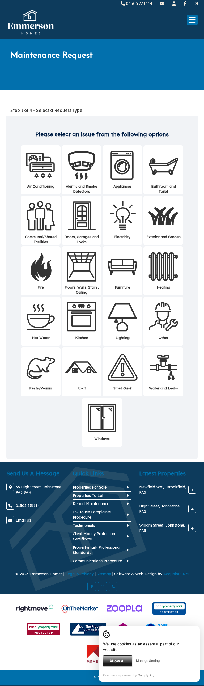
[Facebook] (185, 3)
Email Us (23, 520)
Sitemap (104, 573)
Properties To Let (88, 495)
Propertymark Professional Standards (96, 550)
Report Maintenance (91, 503)
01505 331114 (138, 3)
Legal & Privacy (79, 573)
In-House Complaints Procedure (92, 515)
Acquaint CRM (176, 573)
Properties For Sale (90, 487)
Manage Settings (148, 661)
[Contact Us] (174, 3)
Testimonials (84, 525)
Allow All (117, 661)
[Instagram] (196, 3)
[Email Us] (162, 3)
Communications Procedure (97, 560)
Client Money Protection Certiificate (94, 536)
